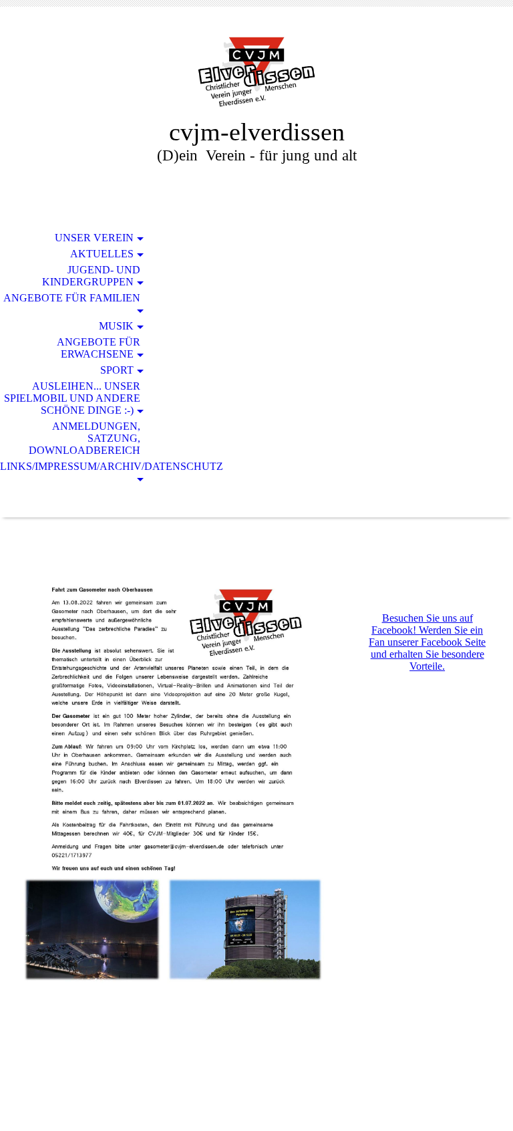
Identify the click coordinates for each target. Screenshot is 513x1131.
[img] (256, 71)
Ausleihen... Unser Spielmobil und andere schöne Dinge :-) (72, 398)
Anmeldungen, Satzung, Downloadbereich (84, 438)
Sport (117, 370)
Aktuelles (102, 253)
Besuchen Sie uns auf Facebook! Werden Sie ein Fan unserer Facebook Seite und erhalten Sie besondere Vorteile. (427, 642)
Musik (116, 326)
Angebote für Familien (71, 297)
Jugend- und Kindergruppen (91, 275)
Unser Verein (94, 237)
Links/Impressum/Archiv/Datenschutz (78, 466)
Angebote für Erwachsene (98, 348)
